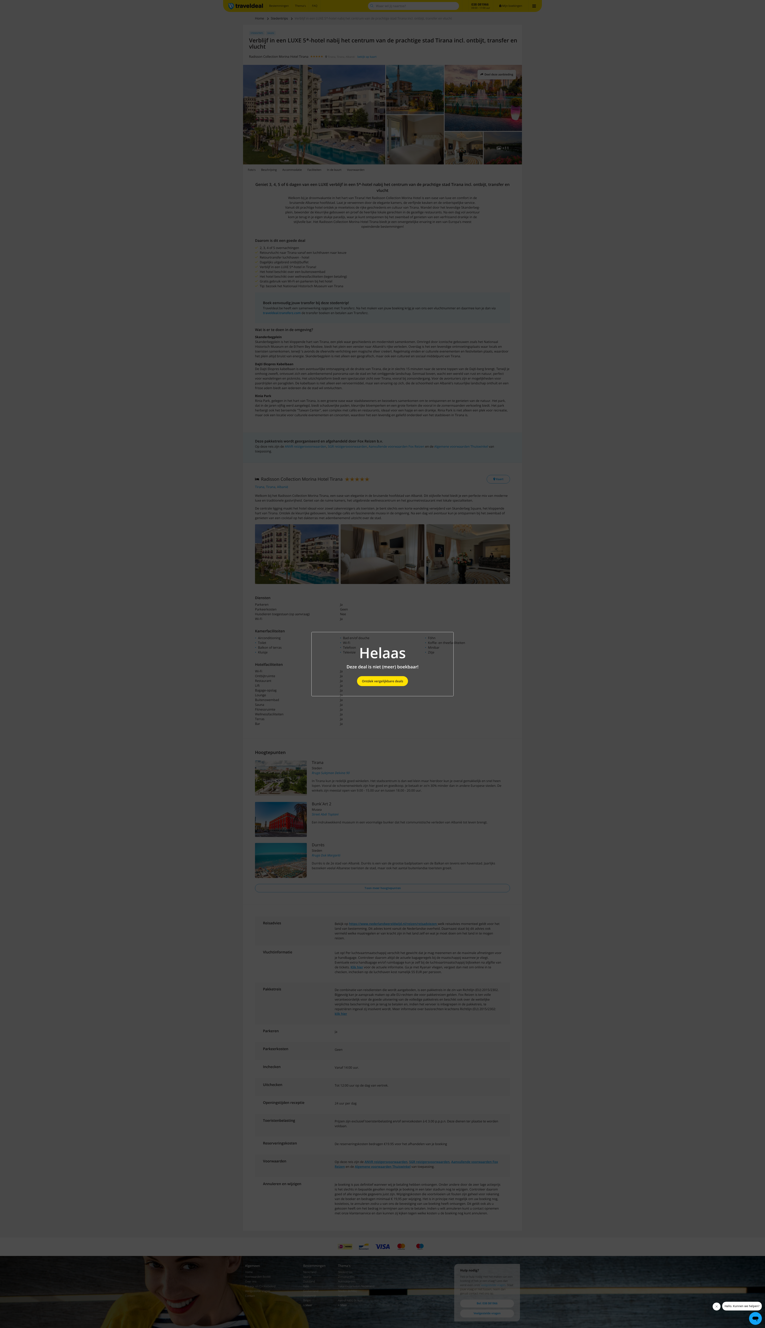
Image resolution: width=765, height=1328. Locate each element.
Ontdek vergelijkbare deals (382, 681)
